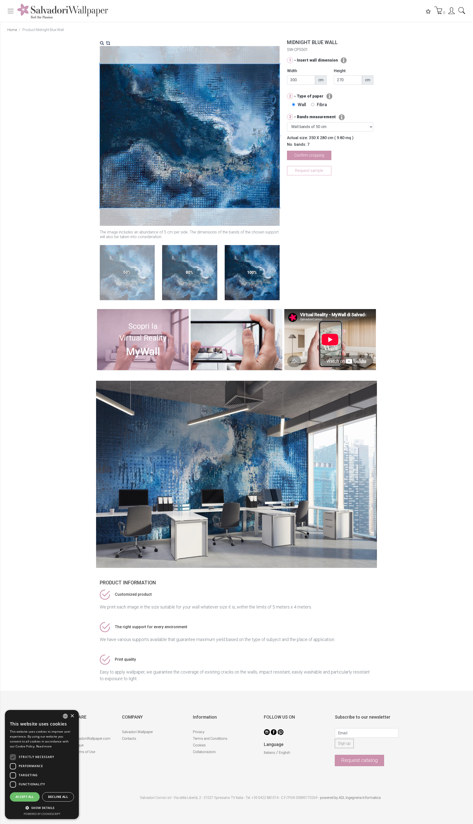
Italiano (269, 753)
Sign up (344, 743)
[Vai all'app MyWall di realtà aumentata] (143, 368)
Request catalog (359, 760)
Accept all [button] (25, 797)
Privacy (198, 732)
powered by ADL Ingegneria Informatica (350, 798)
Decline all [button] (58, 797)
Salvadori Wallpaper (137, 732)
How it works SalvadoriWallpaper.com (80, 739)
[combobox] (65, 716)
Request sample (309, 170)
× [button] (72, 716)
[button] (42, 808)
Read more (44, 746)
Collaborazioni (204, 752)
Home (12, 30)
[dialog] (42, 764)
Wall (302, 104)
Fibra (322, 104)
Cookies (199, 745)
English (284, 753)
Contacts (129, 739)
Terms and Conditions (210, 739)
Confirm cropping (309, 155)
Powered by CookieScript (42, 814)
